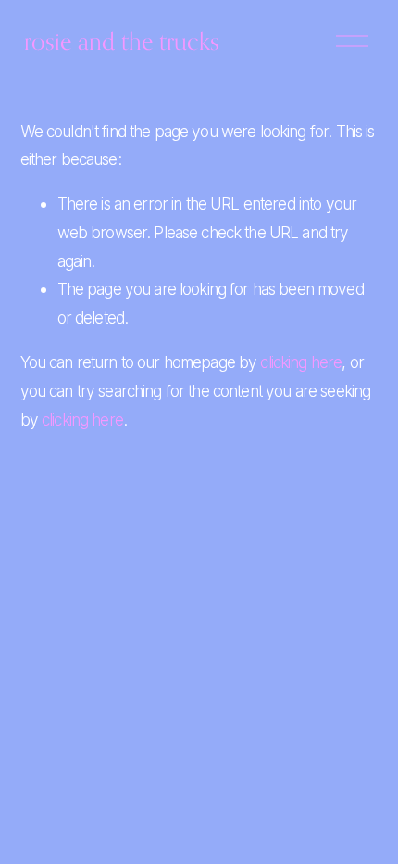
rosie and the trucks (121, 41)
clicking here (301, 362)
